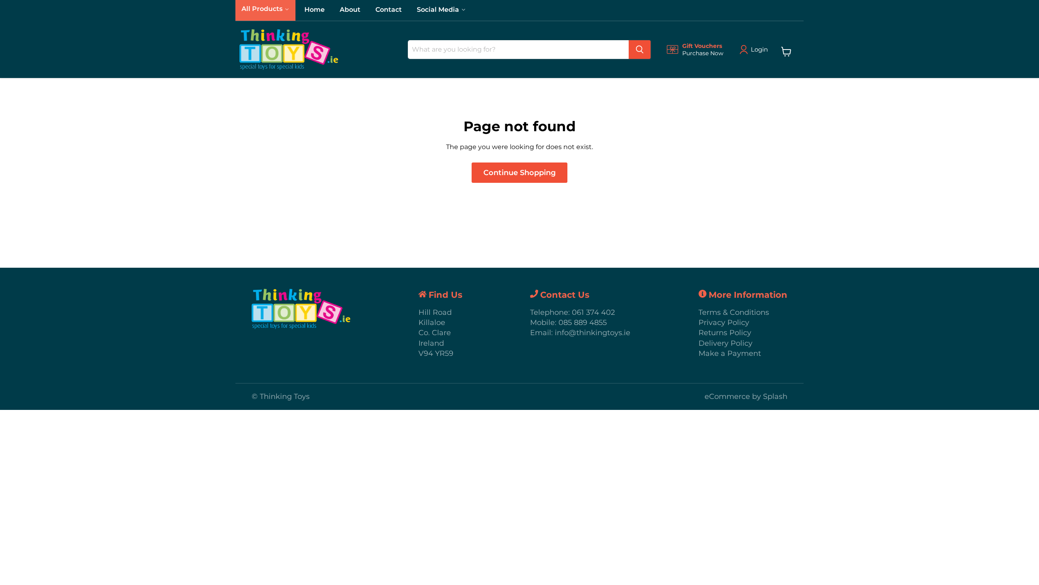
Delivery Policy (725, 343)
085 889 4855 (582, 322)
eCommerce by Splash (746, 396)
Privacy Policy (723, 322)
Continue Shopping (519, 172)
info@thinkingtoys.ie (592, 332)
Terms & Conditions (733, 312)
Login (759, 49)
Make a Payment (729, 353)
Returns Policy (724, 332)
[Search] (640, 49)
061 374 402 (593, 312)
